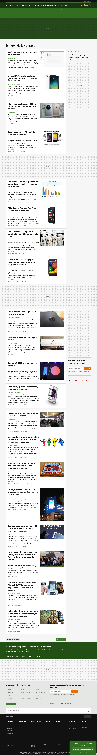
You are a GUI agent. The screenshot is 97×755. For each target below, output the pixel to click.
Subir (86, 717)
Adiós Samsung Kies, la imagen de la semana (22, 53)
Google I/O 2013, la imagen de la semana (22, 364)
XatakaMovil (11, 58)
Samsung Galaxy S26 (73, 54)
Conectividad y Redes (41, 698)
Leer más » (32, 67)
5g (34, 656)
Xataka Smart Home (10, 731)
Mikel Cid (13, 70)
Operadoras (83, 54)
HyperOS (77, 57)
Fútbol (82, 57)
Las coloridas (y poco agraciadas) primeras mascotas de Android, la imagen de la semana (23, 439)
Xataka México (10, 743)
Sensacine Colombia (33, 745)
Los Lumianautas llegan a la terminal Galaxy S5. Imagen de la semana (23, 234)
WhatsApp (9, 698)
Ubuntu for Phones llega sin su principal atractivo (22, 313)
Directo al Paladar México (48, 743)
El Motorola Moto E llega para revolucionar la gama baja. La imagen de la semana (21, 262)
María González (15, 457)
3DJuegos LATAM (23, 743)
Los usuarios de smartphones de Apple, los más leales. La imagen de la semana (23, 184)
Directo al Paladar (48, 724)
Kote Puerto (15, 546)
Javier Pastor (15, 98)
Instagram (85, 5)
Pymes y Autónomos (84, 726)
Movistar (71, 57)
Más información (60, 753)
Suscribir (87, 368)
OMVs (9, 471)
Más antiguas (61, 639)
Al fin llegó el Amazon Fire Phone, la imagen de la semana (23, 209)
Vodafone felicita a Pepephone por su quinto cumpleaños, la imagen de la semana (22, 465)
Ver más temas (11, 704)
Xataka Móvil (10, 726)
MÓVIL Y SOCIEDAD (26, 5)
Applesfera (9, 728)
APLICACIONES (37, 5)
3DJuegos (21, 724)
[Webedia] (87, 1)
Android (30, 656)
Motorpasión (59, 724)
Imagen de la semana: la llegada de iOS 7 (22, 338)
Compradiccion (72, 728)
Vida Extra (21, 726)
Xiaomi (37, 689)
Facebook (73, 380)
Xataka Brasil (10, 745)
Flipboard (82, 5)
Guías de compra (25, 692)
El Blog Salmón (84, 724)
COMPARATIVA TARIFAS (49, 5)
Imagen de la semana (14, 84)
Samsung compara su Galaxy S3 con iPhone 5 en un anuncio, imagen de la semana (22, 528)
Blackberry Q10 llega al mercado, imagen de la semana (23, 387)
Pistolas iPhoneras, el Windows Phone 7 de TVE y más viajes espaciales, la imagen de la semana (22, 586)
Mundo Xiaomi (10, 733)
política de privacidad (70, 694)
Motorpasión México (59, 743)
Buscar (87, 710)
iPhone (38, 656)
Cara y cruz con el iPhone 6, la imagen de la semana (21, 133)
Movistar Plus (83, 55)
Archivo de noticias (13, 639)
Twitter (90, 5)
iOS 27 (70, 59)
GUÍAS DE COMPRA (63, 5)
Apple (9, 190)
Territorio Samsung (40, 692)
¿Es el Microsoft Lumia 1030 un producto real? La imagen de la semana (22, 106)
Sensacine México (35, 743)
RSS (83, 380)
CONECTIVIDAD (14, 5)
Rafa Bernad (15, 509)
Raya (13, 576)
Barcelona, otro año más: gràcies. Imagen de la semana (23, 414)
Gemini (70, 55)
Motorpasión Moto (60, 726)
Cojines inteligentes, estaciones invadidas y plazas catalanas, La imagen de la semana (23, 613)
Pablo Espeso (15, 331)
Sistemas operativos (13, 343)
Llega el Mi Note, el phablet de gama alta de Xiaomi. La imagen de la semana (22, 78)
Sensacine (33, 724)
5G (87, 57)
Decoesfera (71, 726)
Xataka (8, 724)
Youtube (87, 5)
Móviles (76, 55)
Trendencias (71, 724)
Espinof (33, 726)
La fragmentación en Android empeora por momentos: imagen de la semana (23, 492)
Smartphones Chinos (26, 698)
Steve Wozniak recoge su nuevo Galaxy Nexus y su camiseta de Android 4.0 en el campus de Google (22, 556)
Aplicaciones (10, 692)
